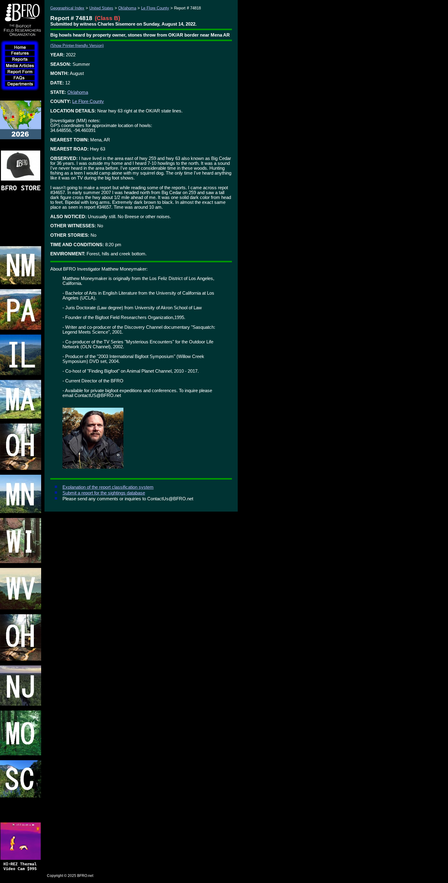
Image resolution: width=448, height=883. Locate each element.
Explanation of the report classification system (108, 487)
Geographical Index (67, 8)
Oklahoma (127, 8)
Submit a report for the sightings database (103, 493)
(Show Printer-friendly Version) (77, 45)
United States (101, 8)
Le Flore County (155, 8)
